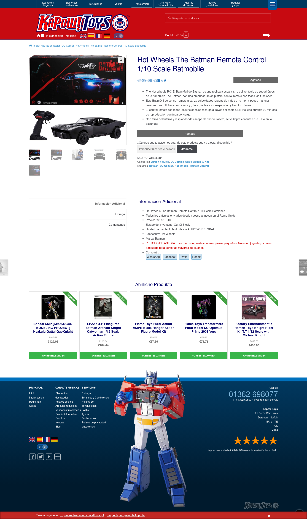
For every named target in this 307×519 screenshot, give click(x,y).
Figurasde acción (188, 4)
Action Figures (160, 161)
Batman (153, 165)
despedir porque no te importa (126, 515)
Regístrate (35, 401)
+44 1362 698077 (243, 399)
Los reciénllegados (48, 4)
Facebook (170, 257)
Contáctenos (43, 36)
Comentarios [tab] (117, 224)
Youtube (49, 457)
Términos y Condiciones (95, 397)
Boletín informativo (66, 414)
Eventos (60, 418)
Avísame (187, 149)
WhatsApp (153, 257)
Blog (58, 426)
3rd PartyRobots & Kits (165, 4)
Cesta (32, 405)
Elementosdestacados (71, 4)
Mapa (274, 429)
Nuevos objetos (64, 401)
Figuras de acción (51, 45)
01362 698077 (253, 393)
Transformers (141, 4)
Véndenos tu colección (68, 410)
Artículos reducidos (66, 405)
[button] (121, 60)
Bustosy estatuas (212, 4)
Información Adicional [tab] (110, 203)
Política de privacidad (94, 422)
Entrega (86, 393)
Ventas (118, 4)
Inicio (38, 36)
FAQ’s (85, 410)
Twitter (184, 257)
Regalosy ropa (235, 4)
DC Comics (68, 45)
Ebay (57, 457)
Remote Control (199, 165)
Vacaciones (88, 426)
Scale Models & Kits (197, 161)
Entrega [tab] (120, 214)
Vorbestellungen (53, 355)
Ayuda (85, 414)
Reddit (196, 257)
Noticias (71, 36)
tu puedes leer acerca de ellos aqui (82, 515)
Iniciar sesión (54, 36)
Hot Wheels (181, 165)
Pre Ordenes (95, 4)
